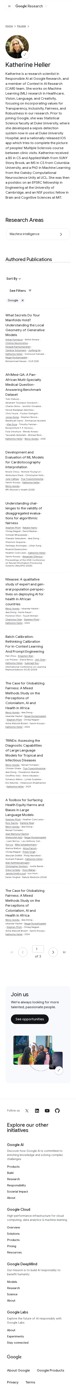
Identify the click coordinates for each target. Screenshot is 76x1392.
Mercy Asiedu (32, 439)
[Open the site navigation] (9, 6)
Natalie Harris (30, 528)
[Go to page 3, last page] (64, 952)
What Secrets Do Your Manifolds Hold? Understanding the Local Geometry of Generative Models (25, 325)
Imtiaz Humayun (14, 339)
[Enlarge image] (25, 54)
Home (9, 26)
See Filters (18, 290)
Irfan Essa (12, 424)
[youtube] (47, 1110)
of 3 (38, 956)
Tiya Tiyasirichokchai (32, 479)
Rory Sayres (11, 823)
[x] (27, 1110)
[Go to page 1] (22, 952)
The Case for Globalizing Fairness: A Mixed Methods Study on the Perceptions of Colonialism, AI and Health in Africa (24, 695)
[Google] (14, 1357)
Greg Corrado (12, 870)
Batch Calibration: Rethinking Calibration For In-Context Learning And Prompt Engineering (24, 644)
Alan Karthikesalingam (17, 863)
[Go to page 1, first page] (12, 952)
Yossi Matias (28, 870)
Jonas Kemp (12, 417)
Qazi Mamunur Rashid (17, 834)
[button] (14, 278)
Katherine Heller (14, 354)
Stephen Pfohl (13, 528)
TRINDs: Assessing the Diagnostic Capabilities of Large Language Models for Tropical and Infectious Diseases (24, 750)
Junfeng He (34, 350)
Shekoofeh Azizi (13, 837)
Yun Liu (9, 844)
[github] (57, 1110)
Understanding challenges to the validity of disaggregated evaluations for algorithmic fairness (23, 513)
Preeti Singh (29, 852)
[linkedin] (37, 1110)
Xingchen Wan (25, 656)
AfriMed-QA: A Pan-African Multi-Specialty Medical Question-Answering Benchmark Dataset (23, 385)
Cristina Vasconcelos (16, 343)
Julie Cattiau (12, 479)
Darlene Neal (27, 823)
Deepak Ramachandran (18, 347)
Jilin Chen (40, 659)
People (21, 26)
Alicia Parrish (30, 848)
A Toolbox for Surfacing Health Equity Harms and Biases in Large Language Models (24, 807)
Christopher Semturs (16, 866)
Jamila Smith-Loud (15, 873)
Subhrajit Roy (32, 663)
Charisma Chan (13, 619)
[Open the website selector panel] (46, 6)
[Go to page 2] (53, 952)
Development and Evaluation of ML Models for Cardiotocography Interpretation (24, 459)
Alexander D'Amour (32, 556)
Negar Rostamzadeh (16, 357)
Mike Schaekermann (26, 844)
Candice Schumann (15, 350)
